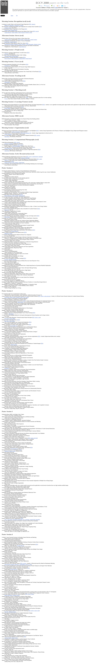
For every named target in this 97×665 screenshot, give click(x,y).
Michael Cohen (19, 297)
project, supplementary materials (35, 156)
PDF (30, 24)
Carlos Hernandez (29, 44)
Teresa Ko (6, 451)
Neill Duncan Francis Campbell (11, 44)
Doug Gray (6, 209)
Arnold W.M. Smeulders (35, 519)
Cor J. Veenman (26, 519)
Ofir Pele (6, 611)
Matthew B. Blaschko (9, 25)
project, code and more (45, 296)
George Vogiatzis (21, 44)
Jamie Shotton (15, 32)
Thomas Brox (27, 39)
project (36, 31)
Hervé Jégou (7, 217)
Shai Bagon (6, 136)
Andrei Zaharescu (15, 58)
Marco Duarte (20, 302)
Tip (16, 15)
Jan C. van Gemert (8, 519)
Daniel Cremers (33, 39)
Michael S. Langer (8, 233)
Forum (53, 5)
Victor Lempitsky (8, 134)
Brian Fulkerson (7, 195)
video (40, 159)
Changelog (47, 5)
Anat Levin (6, 150)
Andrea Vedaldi (15, 195)
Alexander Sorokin (12, 259)
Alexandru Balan (8, 56)
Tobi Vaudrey (21, 39)
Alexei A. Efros (28, 564)
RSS (59, 5)
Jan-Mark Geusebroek (17, 519)
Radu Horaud (29, 58)
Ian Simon (6, 368)
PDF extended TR (27, 133)
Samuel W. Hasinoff (8, 143)
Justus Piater (11, 313)
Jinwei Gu (6, 160)
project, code (37, 317)
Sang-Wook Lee (22, 46)
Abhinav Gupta (7, 27)
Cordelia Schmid (16, 595)
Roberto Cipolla (28, 32)
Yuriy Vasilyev (15, 162)
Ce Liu (5, 98)
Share (12, 15)
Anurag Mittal (12, 318)
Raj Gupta (6, 318)
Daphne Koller (14, 30)
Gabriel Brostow (7, 32)
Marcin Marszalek (8, 595)
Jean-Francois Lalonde (9, 564)
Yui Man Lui (7, 65)
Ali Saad (6, 53)
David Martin (12, 321)
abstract (33, 24)
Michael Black (15, 56)
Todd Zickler (21, 162)
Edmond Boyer (22, 58)
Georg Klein (7, 82)
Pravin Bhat (6, 297)
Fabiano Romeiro (8, 162)
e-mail (56, 7)
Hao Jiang (6, 321)
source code (36, 610)
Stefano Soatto (22, 195)
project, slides (31, 594)
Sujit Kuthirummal (16, 146)
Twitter (64, 5)
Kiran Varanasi (7, 58)
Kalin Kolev (7, 42)
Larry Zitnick (26, 297)
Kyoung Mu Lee (14, 231)
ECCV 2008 (42, 2)
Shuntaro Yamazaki (25, 157)
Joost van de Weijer (16, 131)
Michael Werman (12, 611)
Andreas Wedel (7, 39)
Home (41, 5)
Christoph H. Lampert (18, 25)
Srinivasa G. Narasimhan (19, 564)
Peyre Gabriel (7, 108)
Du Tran (6, 259)
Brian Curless (13, 297)
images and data (34, 438)
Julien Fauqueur (21, 32)
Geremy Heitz (7, 30)
